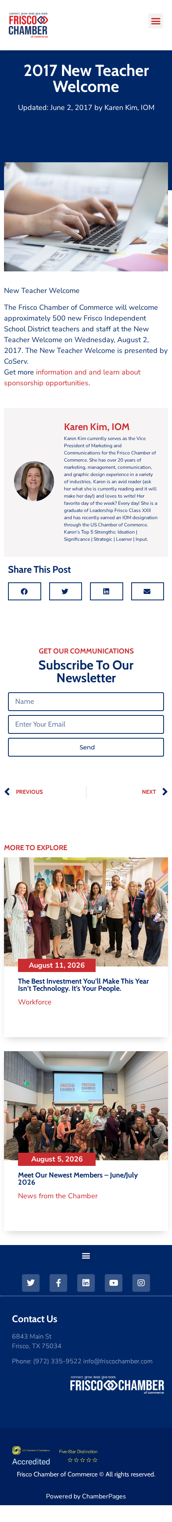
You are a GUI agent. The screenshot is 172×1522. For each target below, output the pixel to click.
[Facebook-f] (58, 1283)
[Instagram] (141, 1283)
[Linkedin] (86, 1283)
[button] (156, 21)
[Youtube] (113, 1283)
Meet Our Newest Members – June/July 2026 (78, 1179)
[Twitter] (31, 1283)
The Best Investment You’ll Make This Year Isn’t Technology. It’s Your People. (83, 985)
